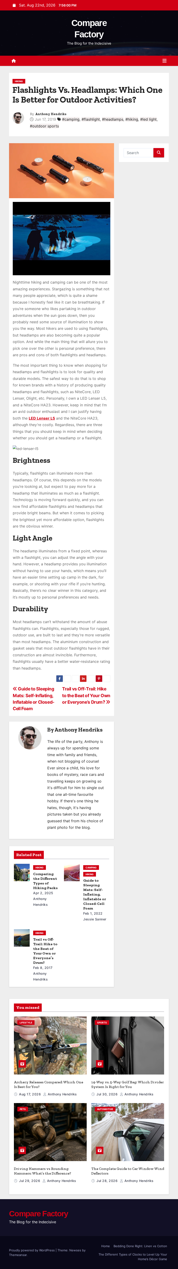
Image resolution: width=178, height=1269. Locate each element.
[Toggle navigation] (164, 61)
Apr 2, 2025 (43, 893)
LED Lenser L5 (42, 418)
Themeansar (18, 1255)
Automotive (105, 1109)
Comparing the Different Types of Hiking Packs (45, 881)
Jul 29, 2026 (30, 1181)
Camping (91, 867)
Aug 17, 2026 (30, 1094)
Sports (102, 1022)
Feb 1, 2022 (93, 913)
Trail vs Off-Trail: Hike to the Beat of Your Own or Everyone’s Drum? (86, 695)
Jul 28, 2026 (107, 1181)
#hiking (131, 119)
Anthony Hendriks (50, 114)
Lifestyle (26, 1022)
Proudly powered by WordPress (32, 1250)
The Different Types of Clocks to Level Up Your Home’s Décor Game (133, 1257)
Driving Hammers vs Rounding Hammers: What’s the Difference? (42, 1170)
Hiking (19, 81)
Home (105, 1246)
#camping (70, 119)
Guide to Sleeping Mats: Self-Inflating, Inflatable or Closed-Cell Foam (94, 894)
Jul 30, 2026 (107, 1094)
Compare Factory (38, 1213)
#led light (148, 119)
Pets (23, 1109)
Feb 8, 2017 (43, 968)
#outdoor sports (44, 126)
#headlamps (112, 119)
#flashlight (91, 119)
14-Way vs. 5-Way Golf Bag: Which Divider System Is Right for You (127, 1084)
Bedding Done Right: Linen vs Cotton (140, 1246)
